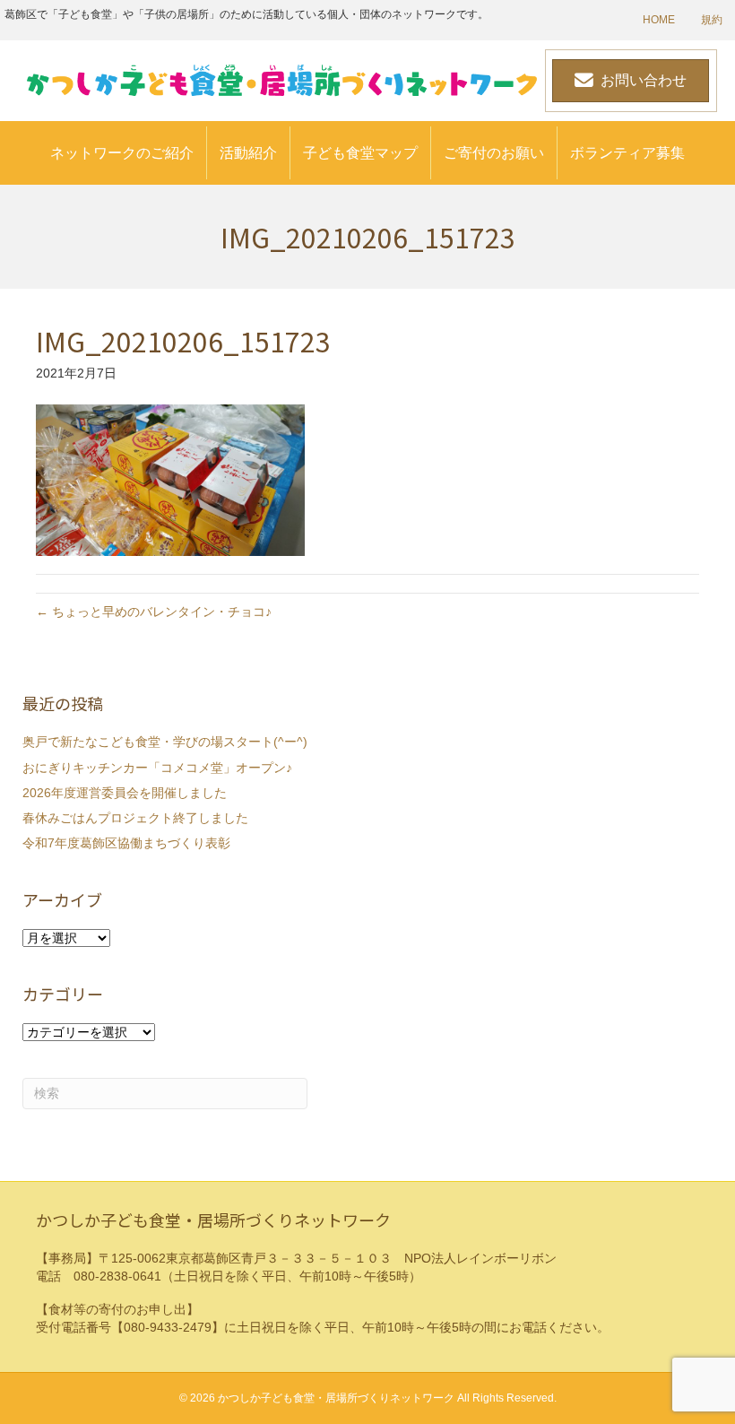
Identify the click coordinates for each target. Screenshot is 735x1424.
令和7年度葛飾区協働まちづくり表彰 (126, 843)
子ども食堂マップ (360, 153)
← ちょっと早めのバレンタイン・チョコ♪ (154, 611)
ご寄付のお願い (494, 153)
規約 (711, 19)
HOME (659, 19)
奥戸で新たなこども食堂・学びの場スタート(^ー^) (164, 741)
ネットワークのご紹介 (122, 153)
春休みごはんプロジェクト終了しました (135, 818)
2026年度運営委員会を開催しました (124, 793)
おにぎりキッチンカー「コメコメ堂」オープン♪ (157, 767)
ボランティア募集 (627, 153)
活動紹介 (248, 153)
